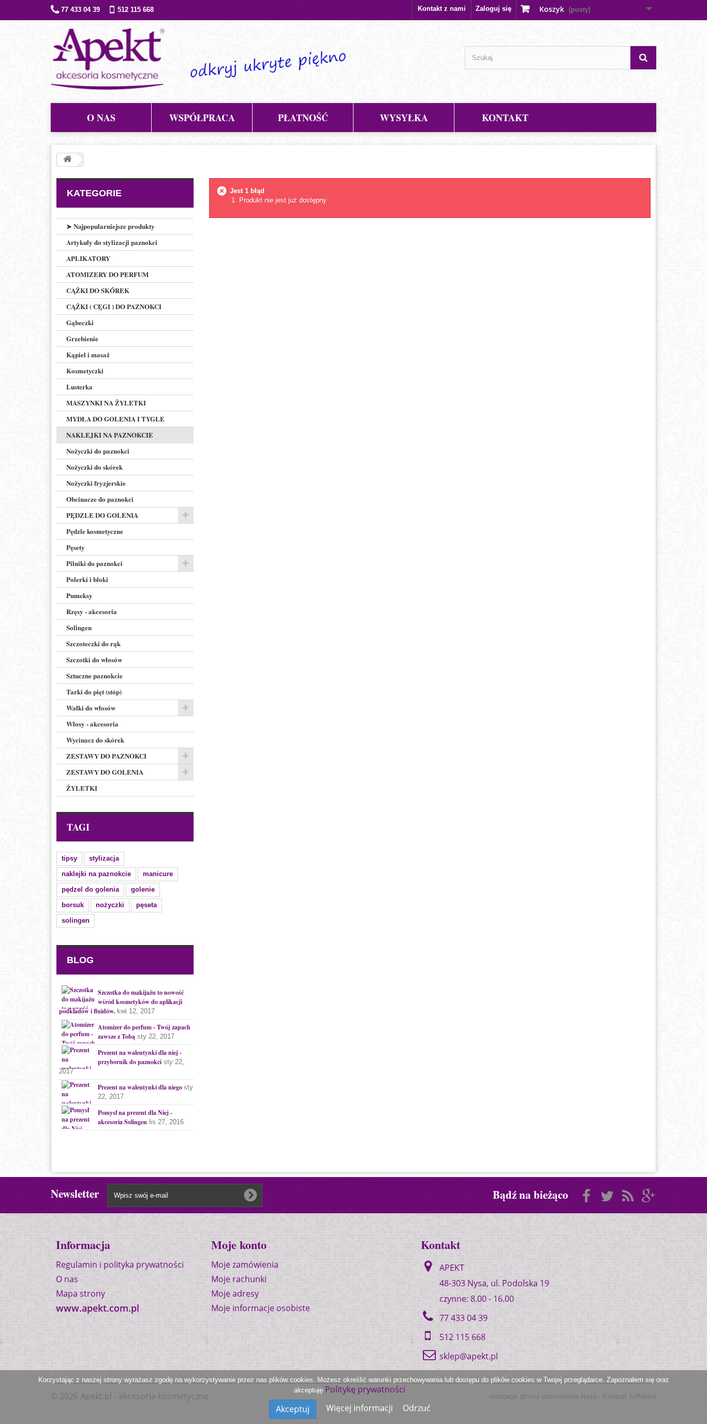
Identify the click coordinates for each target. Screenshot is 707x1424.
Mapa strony (80, 1293)
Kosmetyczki (85, 370)
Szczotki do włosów (94, 659)
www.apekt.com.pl (97, 1308)
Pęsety (75, 547)
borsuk (73, 905)
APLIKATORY (88, 258)
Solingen (79, 627)
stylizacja (104, 858)
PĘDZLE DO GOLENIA (102, 515)
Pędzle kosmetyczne (94, 531)
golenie (143, 889)
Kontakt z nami (442, 8)
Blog (80, 960)
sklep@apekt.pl (468, 1356)
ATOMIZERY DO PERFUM (107, 274)
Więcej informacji (360, 1408)
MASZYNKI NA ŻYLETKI (106, 403)
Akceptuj (293, 1409)
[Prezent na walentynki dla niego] (78, 1091)
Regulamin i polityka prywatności (120, 1264)
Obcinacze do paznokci (100, 499)
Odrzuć (417, 1408)
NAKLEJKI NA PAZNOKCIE (109, 435)
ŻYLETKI (81, 788)
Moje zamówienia (244, 1264)
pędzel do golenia (90, 889)
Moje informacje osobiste (260, 1308)
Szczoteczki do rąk (93, 643)
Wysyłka (404, 117)
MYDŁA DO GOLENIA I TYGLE (115, 419)
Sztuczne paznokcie (94, 675)
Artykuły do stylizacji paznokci (111, 242)
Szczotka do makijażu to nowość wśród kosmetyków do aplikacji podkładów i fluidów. (121, 1001)
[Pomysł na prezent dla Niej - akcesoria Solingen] (78, 1117)
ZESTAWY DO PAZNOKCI (106, 756)
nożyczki (110, 905)
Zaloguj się (493, 8)
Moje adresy (235, 1293)
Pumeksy (79, 595)
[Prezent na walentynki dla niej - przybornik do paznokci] (78, 1057)
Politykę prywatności (365, 1389)
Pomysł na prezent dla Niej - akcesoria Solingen (135, 1117)
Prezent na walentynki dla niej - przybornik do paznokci (140, 1057)
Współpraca (202, 117)
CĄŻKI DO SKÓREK (97, 290)
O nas (101, 117)
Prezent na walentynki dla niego (141, 1087)
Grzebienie (82, 338)
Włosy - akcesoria (92, 724)
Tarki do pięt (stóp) (94, 691)
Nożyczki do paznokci (97, 451)
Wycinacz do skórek (95, 740)
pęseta (146, 905)
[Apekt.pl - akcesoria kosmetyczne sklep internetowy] (198, 59)
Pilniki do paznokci (94, 563)
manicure (158, 874)
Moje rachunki (239, 1279)
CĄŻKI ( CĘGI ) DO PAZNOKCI (113, 306)
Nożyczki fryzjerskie (96, 483)
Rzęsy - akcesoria (91, 611)
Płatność (303, 117)
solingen (76, 920)
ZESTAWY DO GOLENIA (104, 772)
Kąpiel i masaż (88, 354)
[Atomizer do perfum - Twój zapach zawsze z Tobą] (78, 1031)
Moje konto (239, 1244)
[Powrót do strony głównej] (67, 159)
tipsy (69, 858)
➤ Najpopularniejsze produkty (110, 226)
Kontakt (505, 117)
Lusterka (79, 386)
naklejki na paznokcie (96, 874)
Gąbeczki (80, 322)
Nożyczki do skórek (94, 467)
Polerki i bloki (87, 579)
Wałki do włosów (90, 708)
